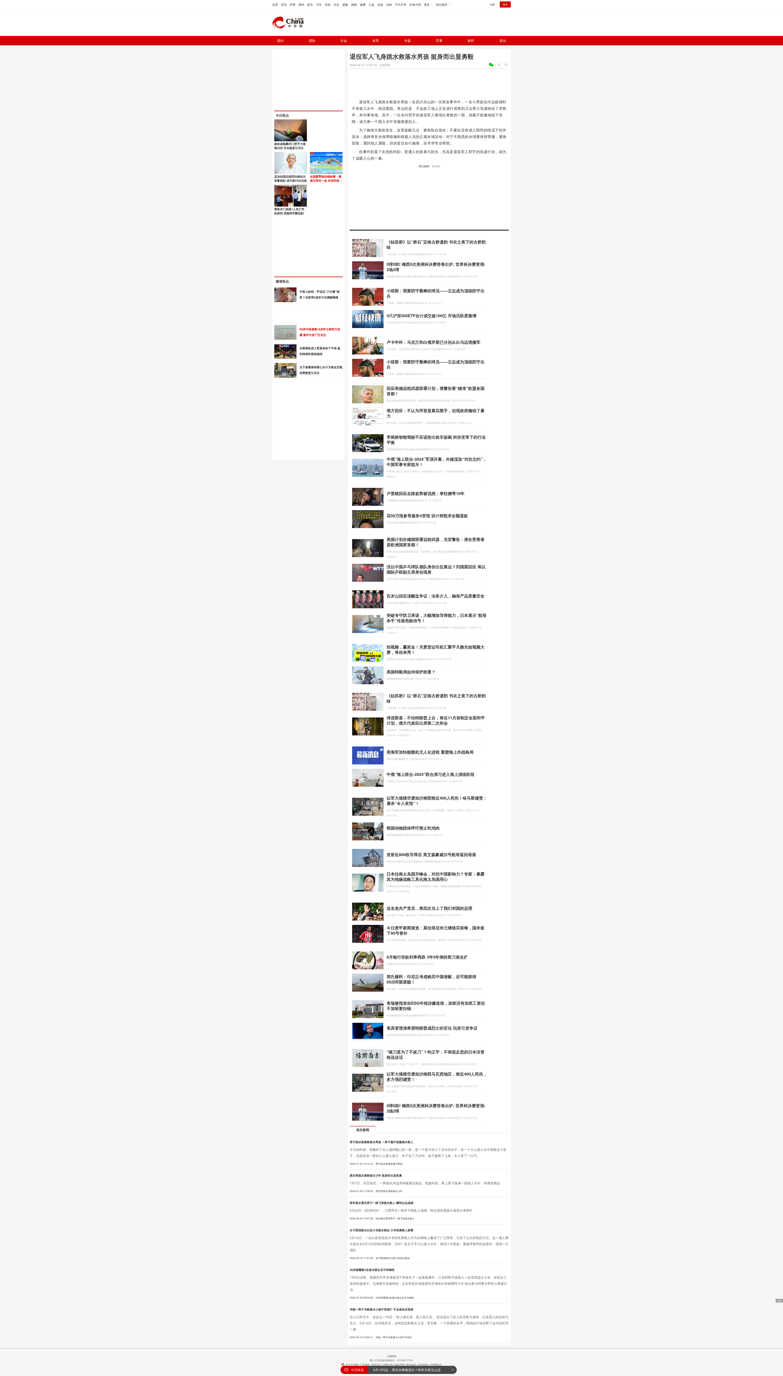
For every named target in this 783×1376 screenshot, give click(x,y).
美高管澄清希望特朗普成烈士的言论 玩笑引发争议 (432, 1028)
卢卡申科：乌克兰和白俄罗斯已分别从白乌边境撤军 (433, 342)
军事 (292, 4)
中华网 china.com (289, 22)
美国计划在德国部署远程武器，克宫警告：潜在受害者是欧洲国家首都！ (435, 541)
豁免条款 (411, 1364)
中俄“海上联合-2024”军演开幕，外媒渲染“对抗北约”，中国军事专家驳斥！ (437, 461)
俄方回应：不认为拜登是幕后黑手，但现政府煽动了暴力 (435, 413)
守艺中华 (400, 4)
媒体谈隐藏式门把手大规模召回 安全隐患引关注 (290, 146)
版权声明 (400, 1364)
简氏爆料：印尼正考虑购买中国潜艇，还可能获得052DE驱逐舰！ (431, 979)
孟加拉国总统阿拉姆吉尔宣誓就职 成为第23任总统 (290, 178)
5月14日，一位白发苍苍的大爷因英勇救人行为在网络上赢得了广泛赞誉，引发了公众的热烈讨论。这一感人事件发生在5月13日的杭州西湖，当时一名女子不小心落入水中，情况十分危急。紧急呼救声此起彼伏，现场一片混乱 (429, 1243)
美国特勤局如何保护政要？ (411, 672)
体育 (375, 40)
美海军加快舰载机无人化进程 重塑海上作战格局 (430, 752)
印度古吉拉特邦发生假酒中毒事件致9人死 (403, 1369)
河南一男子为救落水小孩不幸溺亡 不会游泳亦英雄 (381, 1309)
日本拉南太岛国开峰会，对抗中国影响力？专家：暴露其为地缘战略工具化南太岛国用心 (435, 876)
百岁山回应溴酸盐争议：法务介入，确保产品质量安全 (435, 596)
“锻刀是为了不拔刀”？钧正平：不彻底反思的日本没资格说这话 (435, 1054)
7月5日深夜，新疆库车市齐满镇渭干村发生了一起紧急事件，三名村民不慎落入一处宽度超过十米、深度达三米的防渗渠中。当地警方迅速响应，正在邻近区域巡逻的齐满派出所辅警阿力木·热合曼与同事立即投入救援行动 (428, 1283)
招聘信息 (388, 1364)
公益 (371, 4)
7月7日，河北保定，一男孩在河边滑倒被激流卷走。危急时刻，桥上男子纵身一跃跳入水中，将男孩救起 (425, 1183)
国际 (312, 40)
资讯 (284, 4)
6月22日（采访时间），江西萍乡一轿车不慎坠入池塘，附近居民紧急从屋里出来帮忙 (411, 1210)
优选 (380, 4)
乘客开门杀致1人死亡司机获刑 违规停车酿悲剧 (289, 211)
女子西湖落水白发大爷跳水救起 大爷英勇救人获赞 (381, 1230)
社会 (344, 40)
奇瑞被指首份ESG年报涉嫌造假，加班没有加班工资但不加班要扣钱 (436, 1005)
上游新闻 (384, 65)
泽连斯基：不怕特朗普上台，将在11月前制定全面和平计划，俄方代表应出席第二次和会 (436, 720)
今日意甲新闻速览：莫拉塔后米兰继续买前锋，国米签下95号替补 (435, 930)
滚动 (502, 40)
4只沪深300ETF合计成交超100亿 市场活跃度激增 (431, 315)
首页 (275, 4)
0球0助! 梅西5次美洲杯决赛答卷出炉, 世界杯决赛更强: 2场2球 (436, 266)
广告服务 (365, 1364)
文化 (336, 4)
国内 (280, 40)
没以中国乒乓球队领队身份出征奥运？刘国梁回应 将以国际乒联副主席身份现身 (436, 569)
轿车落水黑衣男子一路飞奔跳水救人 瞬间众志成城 (381, 1203)
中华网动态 (436, 1364)
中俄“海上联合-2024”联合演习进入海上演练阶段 (430, 774)
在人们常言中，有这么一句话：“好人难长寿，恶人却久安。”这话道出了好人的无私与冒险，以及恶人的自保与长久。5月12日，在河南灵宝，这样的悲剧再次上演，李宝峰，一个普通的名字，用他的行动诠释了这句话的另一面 (429, 1323)
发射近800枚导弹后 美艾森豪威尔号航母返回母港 (431, 854)
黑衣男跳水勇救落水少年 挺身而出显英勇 (376, 1175)
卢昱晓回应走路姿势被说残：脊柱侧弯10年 (425, 493)
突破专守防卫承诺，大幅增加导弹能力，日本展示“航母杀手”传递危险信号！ (437, 617)
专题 (407, 40)
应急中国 (415, 4)
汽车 (319, 4)
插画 (354, 4)
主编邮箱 (391, 1356)
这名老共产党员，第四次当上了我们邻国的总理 (429, 908)
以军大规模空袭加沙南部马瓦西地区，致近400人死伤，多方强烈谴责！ (437, 1076)
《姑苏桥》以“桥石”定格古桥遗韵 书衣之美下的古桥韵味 (436, 244)
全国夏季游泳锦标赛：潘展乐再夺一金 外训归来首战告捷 (326, 180)
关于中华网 (352, 1364)
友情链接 (423, 1364)
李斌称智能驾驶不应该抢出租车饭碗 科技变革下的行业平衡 (436, 439)
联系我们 (376, 1364)
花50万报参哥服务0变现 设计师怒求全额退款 (427, 515)
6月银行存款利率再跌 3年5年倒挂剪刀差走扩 (427, 957)
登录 (505, 4)
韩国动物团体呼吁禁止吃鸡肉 (413, 828)
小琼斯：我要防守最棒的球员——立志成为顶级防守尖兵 (435, 293)
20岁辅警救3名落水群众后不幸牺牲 (372, 1270)
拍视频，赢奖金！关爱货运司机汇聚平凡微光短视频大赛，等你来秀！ (435, 649)
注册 (492, 4)
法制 (389, 4)
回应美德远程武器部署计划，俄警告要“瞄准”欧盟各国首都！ (435, 390)
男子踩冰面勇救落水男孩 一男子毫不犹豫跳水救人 (381, 1142)
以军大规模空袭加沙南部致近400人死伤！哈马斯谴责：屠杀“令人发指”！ (437, 800)
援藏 (345, 4)
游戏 (328, 4)
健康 (363, 4)
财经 (301, 4)
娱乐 (310, 4)
